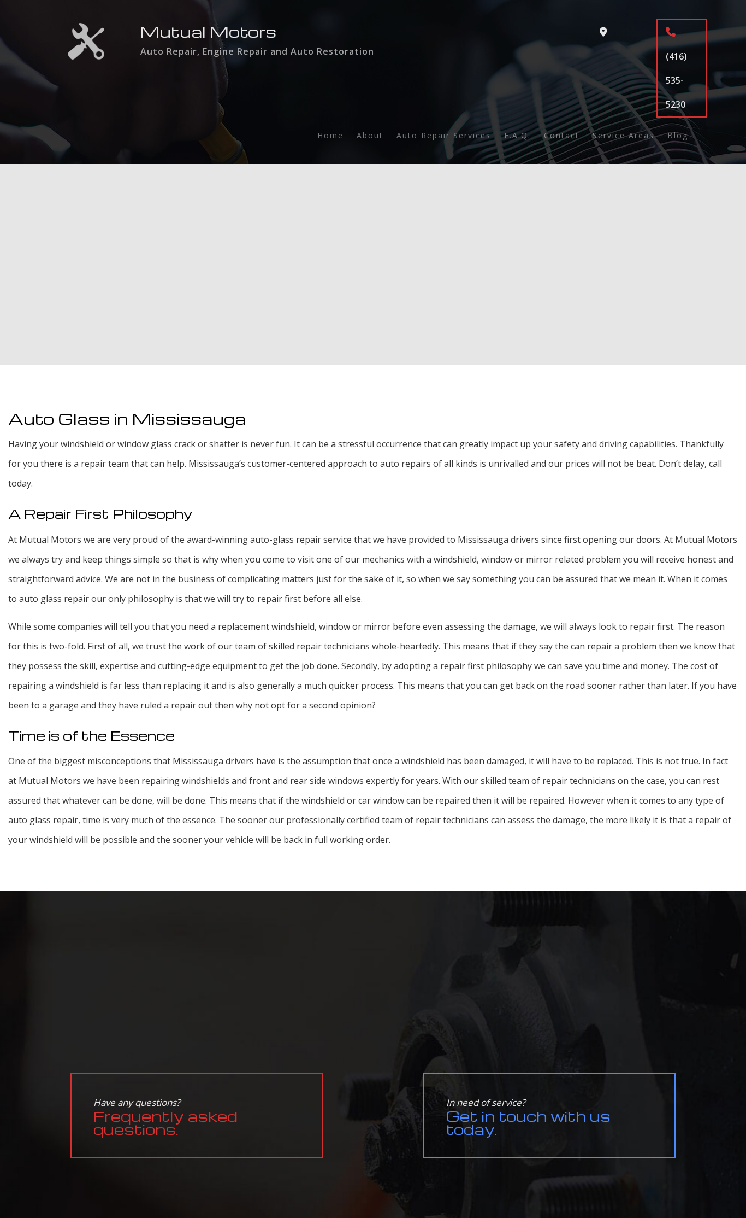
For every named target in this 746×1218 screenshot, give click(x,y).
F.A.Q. (517, 135)
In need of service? (528, 1117)
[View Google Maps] (603, 32)
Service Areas (623, 135)
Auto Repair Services (443, 135)
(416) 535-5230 (676, 80)
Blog (677, 135)
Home (330, 135)
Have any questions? (165, 1117)
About (370, 135)
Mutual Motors (208, 31)
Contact (561, 135)
